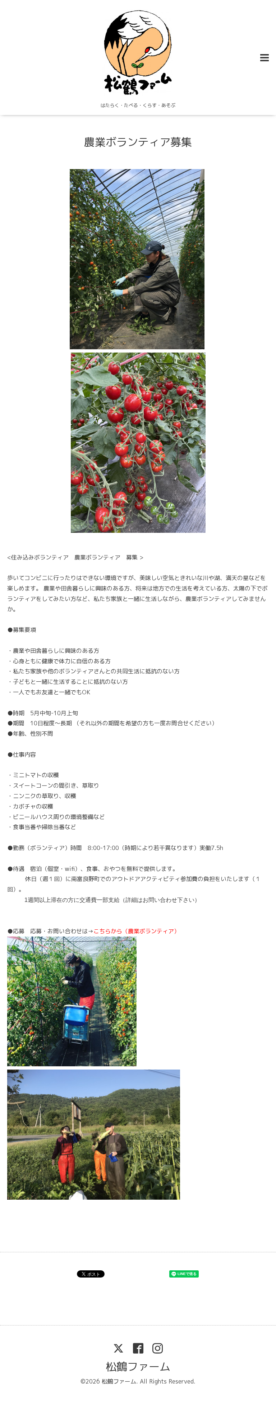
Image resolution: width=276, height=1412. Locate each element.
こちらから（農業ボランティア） (136, 931)
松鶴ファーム (138, 1366)
